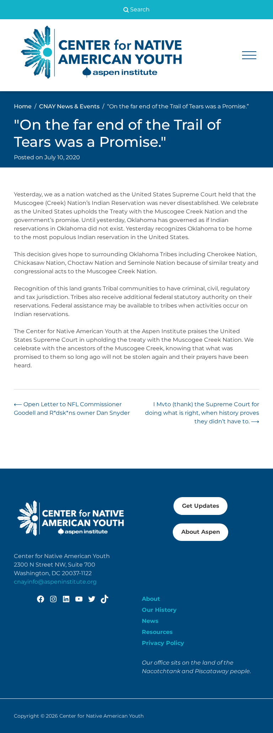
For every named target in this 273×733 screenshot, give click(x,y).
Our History (159, 609)
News (150, 621)
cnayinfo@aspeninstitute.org (55, 581)
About (151, 598)
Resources (157, 632)
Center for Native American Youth (101, 716)
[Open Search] (136, 9)
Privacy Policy (163, 643)
